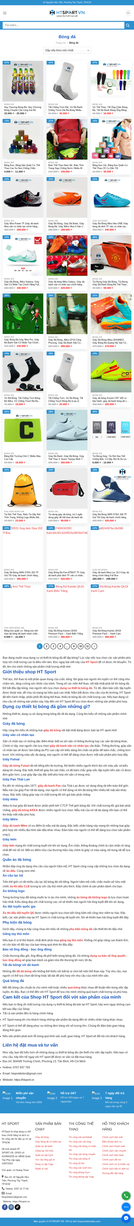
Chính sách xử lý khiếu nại (115, 1164)
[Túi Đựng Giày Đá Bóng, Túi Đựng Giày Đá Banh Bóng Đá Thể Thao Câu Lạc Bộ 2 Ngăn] (111, 255)
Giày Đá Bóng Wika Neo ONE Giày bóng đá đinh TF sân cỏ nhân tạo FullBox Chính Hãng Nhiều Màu (110, 225)
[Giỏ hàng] (128, 13)
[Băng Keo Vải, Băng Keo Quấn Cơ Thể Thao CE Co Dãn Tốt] (111, 139)
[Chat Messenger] (126, 1218)
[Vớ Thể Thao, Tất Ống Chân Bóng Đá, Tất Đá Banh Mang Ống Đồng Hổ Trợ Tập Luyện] (111, 81)
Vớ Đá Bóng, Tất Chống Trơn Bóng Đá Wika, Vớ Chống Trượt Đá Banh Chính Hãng (22, 400)
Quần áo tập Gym (44, 1155)
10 (80, 646)
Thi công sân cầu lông (80, 1141)
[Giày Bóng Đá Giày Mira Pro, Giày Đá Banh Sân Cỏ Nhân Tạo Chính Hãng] (23, 314)
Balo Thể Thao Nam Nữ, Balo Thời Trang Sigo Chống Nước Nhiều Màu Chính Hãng (66, 167)
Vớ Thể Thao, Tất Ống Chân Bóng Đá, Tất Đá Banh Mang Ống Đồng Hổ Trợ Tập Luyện (109, 109)
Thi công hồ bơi (77, 1163)
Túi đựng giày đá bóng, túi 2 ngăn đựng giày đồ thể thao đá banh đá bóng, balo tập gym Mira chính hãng (66, 516)
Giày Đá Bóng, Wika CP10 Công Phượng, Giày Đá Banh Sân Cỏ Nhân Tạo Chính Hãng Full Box (64, 342)
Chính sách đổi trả (111, 1159)
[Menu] (5, 13)
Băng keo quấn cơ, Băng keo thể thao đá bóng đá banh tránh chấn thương (21, 632)
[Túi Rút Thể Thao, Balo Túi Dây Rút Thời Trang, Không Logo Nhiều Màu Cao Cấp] (23, 488)
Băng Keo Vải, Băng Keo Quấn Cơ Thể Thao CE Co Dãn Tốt (110, 167)
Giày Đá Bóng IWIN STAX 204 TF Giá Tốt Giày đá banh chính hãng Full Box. (109, 516)
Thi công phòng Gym (79, 1172)
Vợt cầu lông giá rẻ (45, 1159)
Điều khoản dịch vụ (112, 1141)
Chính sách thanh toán (113, 1146)
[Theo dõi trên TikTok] (17, 1207)
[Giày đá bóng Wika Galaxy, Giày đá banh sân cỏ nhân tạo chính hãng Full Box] (67, 255)
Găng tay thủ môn (44, 1150)
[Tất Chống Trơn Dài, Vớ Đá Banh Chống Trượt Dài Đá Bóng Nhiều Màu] (67, 81)
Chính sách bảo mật (112, 1137)
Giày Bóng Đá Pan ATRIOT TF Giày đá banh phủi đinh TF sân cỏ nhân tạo (66, 574)
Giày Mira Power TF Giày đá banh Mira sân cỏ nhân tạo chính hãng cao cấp (21, 225)
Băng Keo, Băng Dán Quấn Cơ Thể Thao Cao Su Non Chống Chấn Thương (22, 167)
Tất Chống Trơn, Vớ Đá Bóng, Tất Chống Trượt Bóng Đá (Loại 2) (65, 399)
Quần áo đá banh (44, 1146)
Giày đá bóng (42, 1137)
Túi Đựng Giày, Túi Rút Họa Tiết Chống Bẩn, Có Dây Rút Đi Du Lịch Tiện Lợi (110, 458)
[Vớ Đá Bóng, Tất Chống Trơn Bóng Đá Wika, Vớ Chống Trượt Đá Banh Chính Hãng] (23, 372)
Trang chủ (61, 43)
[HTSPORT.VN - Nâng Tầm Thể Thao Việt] (67, 13)
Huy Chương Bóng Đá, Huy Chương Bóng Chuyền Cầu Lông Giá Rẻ (22, 108)
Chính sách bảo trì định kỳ (115, 1168)
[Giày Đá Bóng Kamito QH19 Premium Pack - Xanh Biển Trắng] (67, 604)
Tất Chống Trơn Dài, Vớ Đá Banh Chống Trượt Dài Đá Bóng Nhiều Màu (65, 109)
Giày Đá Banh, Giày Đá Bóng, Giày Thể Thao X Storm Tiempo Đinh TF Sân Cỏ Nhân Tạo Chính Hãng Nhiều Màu (66, 458)
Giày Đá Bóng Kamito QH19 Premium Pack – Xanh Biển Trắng (65, 632)
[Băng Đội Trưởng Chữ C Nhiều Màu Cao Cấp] (23, 430)
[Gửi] (127, 25)
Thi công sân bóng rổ (79, 1158)
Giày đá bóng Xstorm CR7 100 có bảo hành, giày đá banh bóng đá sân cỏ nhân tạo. (110, 400)
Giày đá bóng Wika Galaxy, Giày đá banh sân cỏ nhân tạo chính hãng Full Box (66, 283)
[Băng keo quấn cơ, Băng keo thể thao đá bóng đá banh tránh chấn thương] (23, 604)
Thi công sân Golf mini (80, 1168)
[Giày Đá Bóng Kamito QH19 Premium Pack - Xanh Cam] (111, 604)
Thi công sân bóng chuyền (82, 1154)
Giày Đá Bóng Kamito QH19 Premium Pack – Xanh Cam (106, 632)
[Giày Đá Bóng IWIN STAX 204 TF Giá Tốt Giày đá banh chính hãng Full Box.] (111, 488)
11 (87, 646)
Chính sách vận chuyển (114, 1150)
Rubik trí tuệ (41, 1168)
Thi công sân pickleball (80, 1137)
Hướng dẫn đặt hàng (112, 1173)
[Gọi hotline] (126, 1195)
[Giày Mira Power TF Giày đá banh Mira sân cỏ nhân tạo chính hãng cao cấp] (23, 197)
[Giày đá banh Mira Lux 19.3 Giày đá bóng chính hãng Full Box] (111, 546)
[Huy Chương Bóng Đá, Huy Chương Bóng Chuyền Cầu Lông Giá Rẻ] (23, 81)
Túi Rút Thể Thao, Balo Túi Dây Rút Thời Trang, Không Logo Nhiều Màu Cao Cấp (22, 516)
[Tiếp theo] (94, 646)
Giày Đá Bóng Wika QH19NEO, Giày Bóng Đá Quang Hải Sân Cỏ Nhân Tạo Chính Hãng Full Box (109, 342)
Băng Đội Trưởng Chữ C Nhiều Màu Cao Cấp (22, 457)
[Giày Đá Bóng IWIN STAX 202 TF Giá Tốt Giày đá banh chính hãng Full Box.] (23, 546)
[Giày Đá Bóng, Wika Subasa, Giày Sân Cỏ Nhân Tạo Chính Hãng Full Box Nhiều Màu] (23, 255)
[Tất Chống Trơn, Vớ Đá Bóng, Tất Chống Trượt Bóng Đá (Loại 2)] (67, 372)
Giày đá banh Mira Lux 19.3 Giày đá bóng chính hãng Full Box (110, 574)
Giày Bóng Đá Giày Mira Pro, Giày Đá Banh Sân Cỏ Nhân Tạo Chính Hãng (21, 341)
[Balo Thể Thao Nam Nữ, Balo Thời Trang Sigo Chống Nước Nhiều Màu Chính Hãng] (67, 139)
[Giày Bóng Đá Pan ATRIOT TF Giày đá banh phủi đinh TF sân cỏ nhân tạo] (67, 546)
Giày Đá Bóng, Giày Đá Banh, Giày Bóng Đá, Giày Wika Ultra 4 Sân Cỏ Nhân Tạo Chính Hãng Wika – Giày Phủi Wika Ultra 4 (66, 225)
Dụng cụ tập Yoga (44, 1164)
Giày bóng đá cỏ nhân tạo (48, 1141)
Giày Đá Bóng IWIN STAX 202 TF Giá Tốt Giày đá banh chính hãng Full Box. (21, 574)
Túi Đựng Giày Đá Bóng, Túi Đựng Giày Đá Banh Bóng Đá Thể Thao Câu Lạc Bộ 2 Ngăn (110, 283)
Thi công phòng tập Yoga (81, 1176)
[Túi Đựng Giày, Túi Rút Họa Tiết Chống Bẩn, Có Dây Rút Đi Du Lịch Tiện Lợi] (111, 430)
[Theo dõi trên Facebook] (5, 1207)
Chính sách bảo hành (113, 1155)
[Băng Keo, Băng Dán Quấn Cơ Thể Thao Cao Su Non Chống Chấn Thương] (23, 139)
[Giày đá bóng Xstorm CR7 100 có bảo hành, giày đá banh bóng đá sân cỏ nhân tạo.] (111, 372)
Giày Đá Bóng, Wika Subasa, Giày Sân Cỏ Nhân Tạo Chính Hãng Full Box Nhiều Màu (21, 283)
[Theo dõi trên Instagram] (11, 1207)
